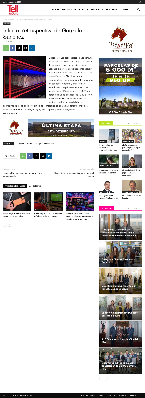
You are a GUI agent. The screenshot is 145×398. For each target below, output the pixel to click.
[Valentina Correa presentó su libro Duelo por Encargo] (120, 281)
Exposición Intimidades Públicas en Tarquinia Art (120, 314)
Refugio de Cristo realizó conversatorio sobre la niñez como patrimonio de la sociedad (119, 232)
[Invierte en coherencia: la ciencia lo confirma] (109, 161)
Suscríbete (97, 9)
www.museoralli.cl (12, 113)
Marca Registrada (129, 167)
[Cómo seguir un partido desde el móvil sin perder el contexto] (48, 201)
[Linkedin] (32, 48)
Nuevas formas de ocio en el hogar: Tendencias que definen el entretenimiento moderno (79, 216)
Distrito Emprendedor (130, 192)
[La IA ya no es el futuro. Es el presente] (109, 186)
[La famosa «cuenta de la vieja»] (132, 186)
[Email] (25, 48)
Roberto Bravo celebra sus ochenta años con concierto (22, 174)
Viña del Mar (49, 143)
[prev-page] (5, 225)
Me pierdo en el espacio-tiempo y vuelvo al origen (74, 174)
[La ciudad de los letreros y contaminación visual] (109, 136)
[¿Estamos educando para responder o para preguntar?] (132, 136)
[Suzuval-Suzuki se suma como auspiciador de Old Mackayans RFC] (120, 360)
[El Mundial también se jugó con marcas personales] (132, 161)
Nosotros (111, 9)
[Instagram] (140, 2)
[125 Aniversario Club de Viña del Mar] (120, 334)
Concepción (20, 143)
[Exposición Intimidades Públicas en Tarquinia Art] (120, 307)
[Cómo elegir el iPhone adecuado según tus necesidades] (17, 201)
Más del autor (35, 186)
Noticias (13, 19)
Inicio (55, 9)
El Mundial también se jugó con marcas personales (131, 172)
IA (101, 192)
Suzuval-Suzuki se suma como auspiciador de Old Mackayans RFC (119, 365)
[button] (138, 9)
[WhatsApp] (6, 48)
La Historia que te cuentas (106, 166)
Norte (29, 143)
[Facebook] (135, 2)
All (129, 123)
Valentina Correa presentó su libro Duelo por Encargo (118, 287)
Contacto (126, 9)
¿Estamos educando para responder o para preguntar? (131, 147)
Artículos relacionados (15, 186)
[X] (19, 48)
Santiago (38, 143)
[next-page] (9, 225)
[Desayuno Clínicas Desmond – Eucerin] (120, 254)
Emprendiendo (128, 141)
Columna (103, 141)
